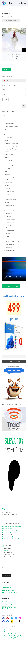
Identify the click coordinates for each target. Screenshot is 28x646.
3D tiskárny (9, 160)
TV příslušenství (10, 244)
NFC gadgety (9, 225)
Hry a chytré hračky (9, 165)
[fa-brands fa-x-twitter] (12, 618)
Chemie (8, 188)
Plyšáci (8, 168)
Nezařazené (7, 174)
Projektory (9, 236)
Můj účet (6, 69)
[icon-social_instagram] (20, 618)
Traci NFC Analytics (11, 199)
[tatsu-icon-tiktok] (16, 621)
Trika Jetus (9, 182)
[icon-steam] (3, 621)
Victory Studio (8, 636)
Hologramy (9, 196)
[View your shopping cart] (22, 3)
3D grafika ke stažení (9, 115)
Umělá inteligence (9, 253)
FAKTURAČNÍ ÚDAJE (12, 509)
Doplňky (6, 140)
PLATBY (8, 545)
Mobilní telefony (10, 222)
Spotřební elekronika (9, 210)
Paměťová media (10, 230)
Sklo (7, 179)
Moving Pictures (18, 636)
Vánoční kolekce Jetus (12, 126)
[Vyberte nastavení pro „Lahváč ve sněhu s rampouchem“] (24, 50)
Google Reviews (10, 194)
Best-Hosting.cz (15, 629)
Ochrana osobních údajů (9, 530)
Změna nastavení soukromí (10, 539)
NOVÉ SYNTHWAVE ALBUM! (11, 286)
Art (5, 118)
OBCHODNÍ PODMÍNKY (13, 523)
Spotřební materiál (9, 250)
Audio (5, 129)
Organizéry (9, 137)
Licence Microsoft (10, 205)
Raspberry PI (9, 163)
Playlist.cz (14, 638)
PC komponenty (10, 233)
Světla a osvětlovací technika (13, 241)
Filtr (5, 99)
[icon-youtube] (7, 618)
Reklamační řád (7, 528)
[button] (6, 512)
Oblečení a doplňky (9, 177)
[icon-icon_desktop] (20, 621)
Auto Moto (9, 213)
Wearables (9, 247)
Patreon (6, 629)
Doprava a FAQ (6, 532)
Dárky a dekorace (8, 132)
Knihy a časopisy (10, 123)
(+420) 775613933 (7, 604)
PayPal (6, 550)
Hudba (7, 120)
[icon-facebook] (3, 618)
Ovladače (8, 227)
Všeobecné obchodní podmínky (11, 526)
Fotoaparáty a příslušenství (11, 143)
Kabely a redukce (10, 219)
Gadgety (8, 216)
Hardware (6, 157)
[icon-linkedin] (7, 621)
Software (6, 202)
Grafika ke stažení (8, 154)
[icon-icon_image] (12, 621)
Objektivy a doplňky (11, 148)
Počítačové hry (10, 208)
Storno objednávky (8, 536)
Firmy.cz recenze (10, 191)
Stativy (8, 151)
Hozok (15, 631)
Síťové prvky (9, 239)
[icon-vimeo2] (16, 618)
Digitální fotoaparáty (11, 146)
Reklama (6, 185)
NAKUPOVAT (7, 575)
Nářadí (5, 171)
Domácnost (7, 134)
